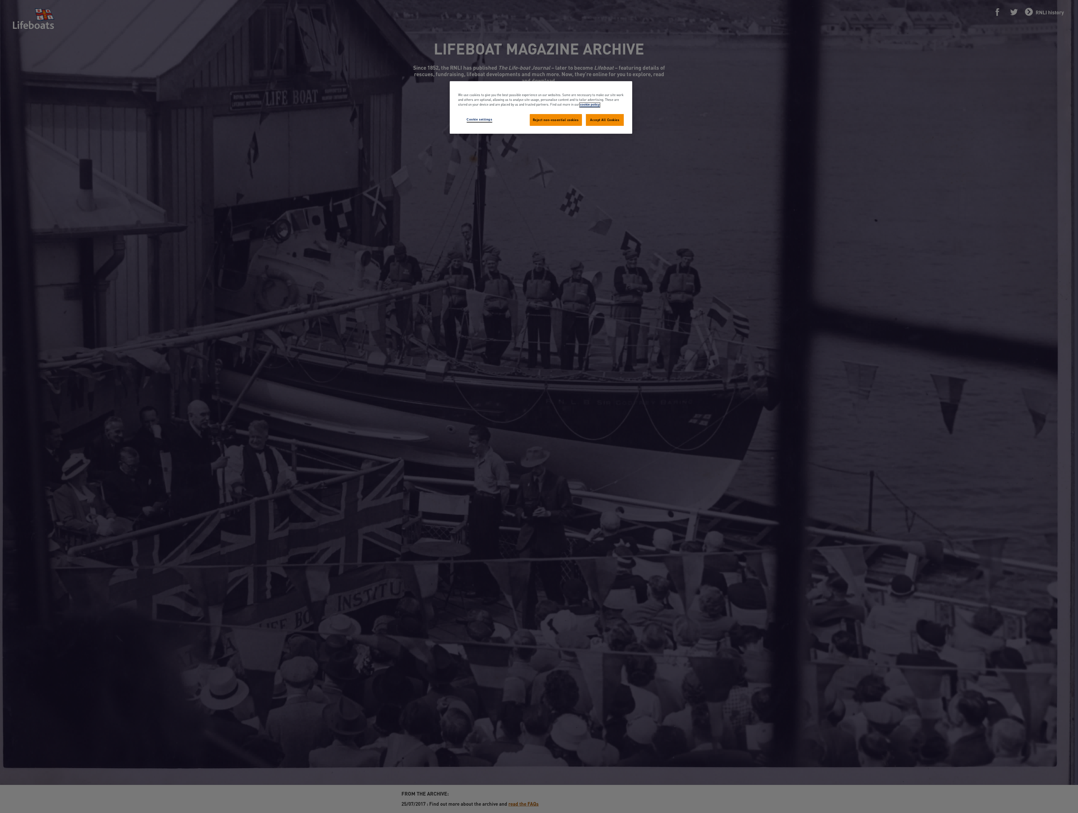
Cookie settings (479, 119)
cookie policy (590, 104)
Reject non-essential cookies (556, 120)
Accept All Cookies (604, 120)
